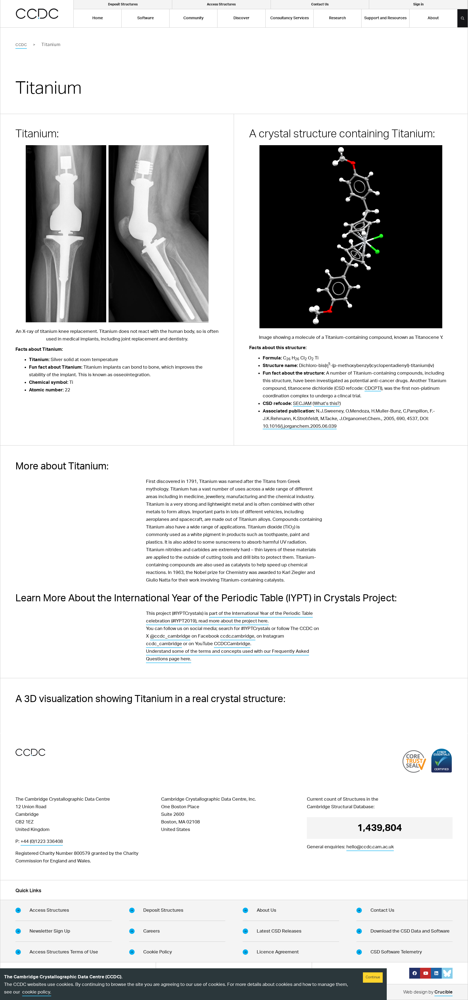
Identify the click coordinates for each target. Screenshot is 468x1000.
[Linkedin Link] (436, 973)
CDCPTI (373, 388)
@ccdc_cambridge (170, 636)
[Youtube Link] (425, 973)
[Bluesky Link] (447, 973)
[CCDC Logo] (37, 13)
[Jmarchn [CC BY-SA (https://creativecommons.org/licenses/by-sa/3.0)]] (117, 233)
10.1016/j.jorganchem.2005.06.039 (300, 426)
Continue (373, 977)
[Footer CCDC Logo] (30, 752)
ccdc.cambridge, (237, 636)
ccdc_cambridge (164, 643)
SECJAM (302, 403)
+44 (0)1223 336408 (42, 841)
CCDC (21, 45)
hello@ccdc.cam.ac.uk (370, 847)
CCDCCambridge (232, 643)
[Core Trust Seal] (414, 761)
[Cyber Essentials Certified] (442, 760)
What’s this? (327, 403)
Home (97, 18)
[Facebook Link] (414, 973)
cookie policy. (36, 992)
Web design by (428, 992)
